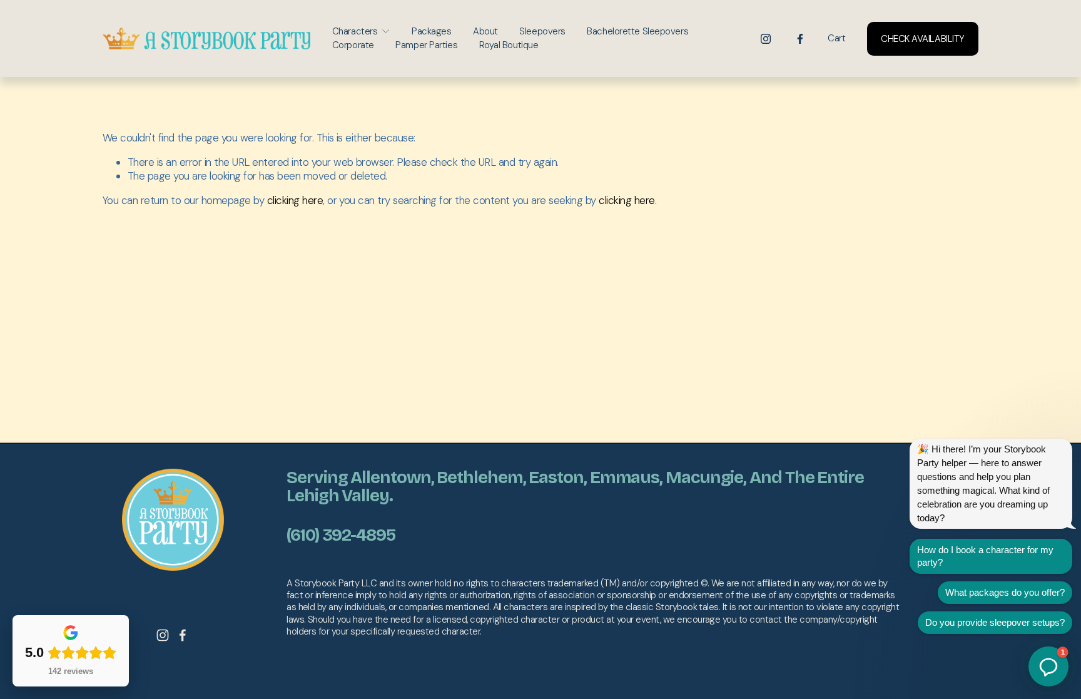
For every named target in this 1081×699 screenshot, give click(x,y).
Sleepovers (542, 31)
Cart (836, 38)
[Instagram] (765, 39)
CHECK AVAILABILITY (923, 39)
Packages (431, 31)
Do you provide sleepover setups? (995, 622)
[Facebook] (800, 39)
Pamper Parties (426, 45)
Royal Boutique (509, 45)
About (485, 31)
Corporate (353, 45)
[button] (1048, 666)
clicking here (295, 200)
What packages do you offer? (1005, 592)
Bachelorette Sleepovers (637, 31)
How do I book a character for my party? (985, 556)
